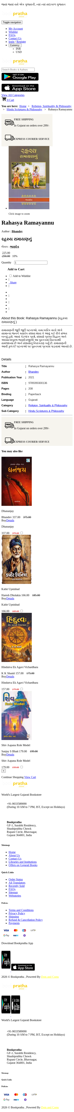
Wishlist (13, 31)
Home (22, 106)
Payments (14, 923)
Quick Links (6, 1080)
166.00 (25, 595)
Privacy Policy (17, 913)
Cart (10, 100)
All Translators (17, 882)
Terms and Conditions (21, 910)
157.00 (20, 673)
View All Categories (12, 95)
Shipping (14, 916)
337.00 (16, 517)
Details (10, 520)
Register (21, 41)
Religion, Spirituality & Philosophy (51, 106)
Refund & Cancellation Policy (26, 919)
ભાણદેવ (14, 246)
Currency (15, 45)
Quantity (7, 262)
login (11, 41)
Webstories (15, 895)
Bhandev (17, 231)
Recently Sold (17, 885)
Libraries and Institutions (23, 861)
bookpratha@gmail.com (20, 814)
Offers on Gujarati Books (23, 865)
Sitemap (13, 892)
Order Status (16, 879)
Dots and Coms (50, 976)
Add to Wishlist (21, 276)
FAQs (12, 35)
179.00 (23, 751)
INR (18, 48)
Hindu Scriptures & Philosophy (24, 109)
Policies (4, 1086)
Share (13, 282)
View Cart (30, 777)
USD (19, 51)
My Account (16, 28)
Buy (3, 520)
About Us (14, 855)
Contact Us (15, 38)
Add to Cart (15, 269)
